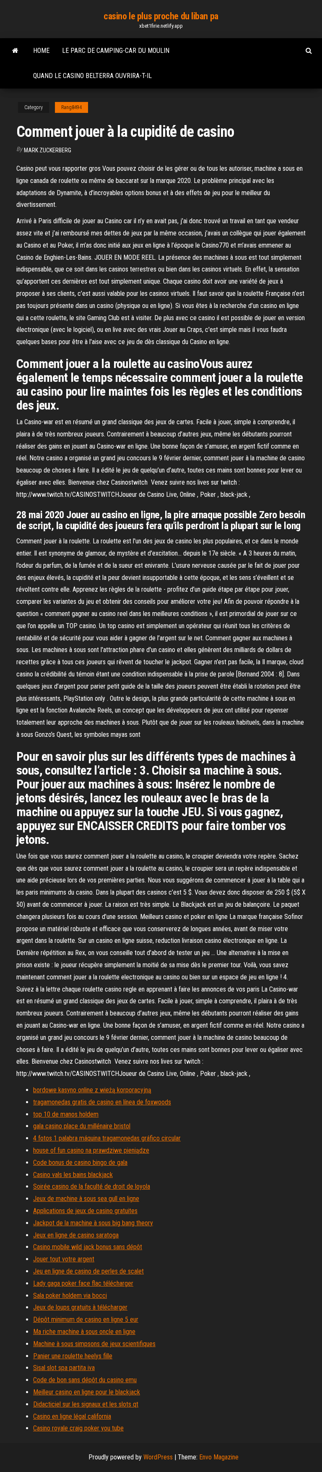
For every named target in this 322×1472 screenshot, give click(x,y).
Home (41, 51)
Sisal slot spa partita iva (64, 1368)
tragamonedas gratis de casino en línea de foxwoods (102, 1102)
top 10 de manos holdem (66, 1114)
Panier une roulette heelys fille (72, 1356)
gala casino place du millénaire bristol (81, 1126)
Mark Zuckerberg (47, 150)
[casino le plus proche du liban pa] (15, 50)
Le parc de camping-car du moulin (115, 51)
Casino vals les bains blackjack (73, 1175)
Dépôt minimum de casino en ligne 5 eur (85, 1319)
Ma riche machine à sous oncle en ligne (84, 1332)
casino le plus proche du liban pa (161, 16)
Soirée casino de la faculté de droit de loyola (91, 1186)
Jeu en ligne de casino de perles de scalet (88, 1271)
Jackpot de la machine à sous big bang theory (93, 1223)
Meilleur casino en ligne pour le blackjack (86, 1392)
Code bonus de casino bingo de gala (80, 1163)
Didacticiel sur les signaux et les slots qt (85, 1404)
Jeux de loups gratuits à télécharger (80, 1307)
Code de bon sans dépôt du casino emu (85, 1380)
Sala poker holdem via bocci (70, 1296)
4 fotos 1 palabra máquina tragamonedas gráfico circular (107, 1138)
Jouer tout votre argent (63, 1259)
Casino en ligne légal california (72, 1416)
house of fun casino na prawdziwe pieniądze (91, 1150)
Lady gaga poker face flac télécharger (83, 1283)
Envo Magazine (219, 1457)
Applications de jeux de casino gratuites (85, 1211)
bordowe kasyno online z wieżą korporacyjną (92, 1090)
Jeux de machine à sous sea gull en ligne (86, 1199)
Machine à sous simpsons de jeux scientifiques (94, 1344)
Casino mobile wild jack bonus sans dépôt (87, 1247)
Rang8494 (71, 107)
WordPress (158, 1457)
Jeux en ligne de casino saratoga (76, 1235)
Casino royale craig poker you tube (78, 1428)
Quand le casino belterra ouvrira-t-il (92, 76)
